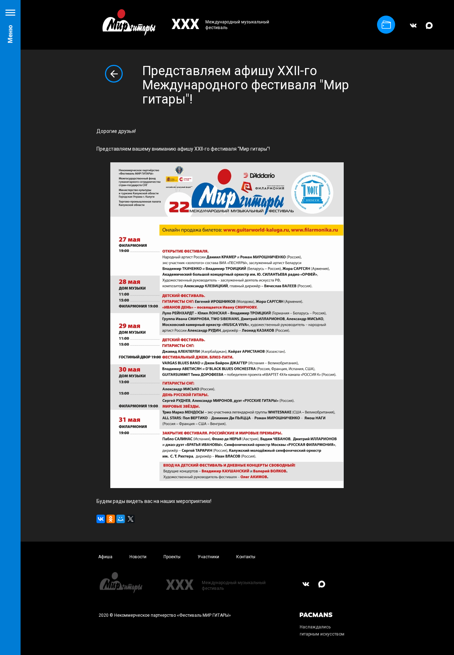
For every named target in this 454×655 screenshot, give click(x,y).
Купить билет (386, 25)
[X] (130, 519)
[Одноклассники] (110, 519)
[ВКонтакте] (413, 29)
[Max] (429, 28)
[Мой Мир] (120, 519)
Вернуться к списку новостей (114, 74)
